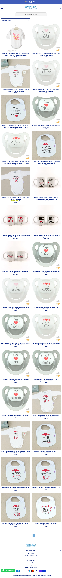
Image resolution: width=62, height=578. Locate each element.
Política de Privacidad (31, 555)
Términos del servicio (31, 565)
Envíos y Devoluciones (31, 558)
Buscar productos (32, 14)
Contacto (31, 562)
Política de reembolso (31, 567)
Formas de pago (31, 560)
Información (30, 550)
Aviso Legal (31, 553)
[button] (15, 200)
